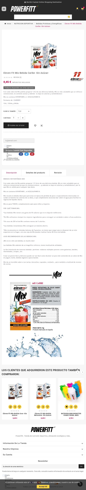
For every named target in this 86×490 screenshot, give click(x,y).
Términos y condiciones (50, 482)
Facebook (21, 154)
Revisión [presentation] (58, 173)
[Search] (69, 17)
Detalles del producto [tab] (35, 173)
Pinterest (32, 154)
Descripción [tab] (11, 173)
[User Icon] (77, 9)
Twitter (26, 154)
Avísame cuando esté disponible (19, 150)
